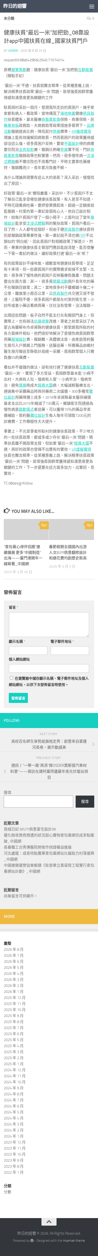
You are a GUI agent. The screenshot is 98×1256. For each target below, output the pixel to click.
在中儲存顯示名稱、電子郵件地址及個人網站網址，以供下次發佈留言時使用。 (49, 681)
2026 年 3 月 (14, 979)
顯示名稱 (17, 641)
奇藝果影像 (50, 119)
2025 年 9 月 (14, 1015)
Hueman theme (74, 1240)
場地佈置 (67, 113)
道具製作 (71, 229)
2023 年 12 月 (15, 1142)
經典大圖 (45, 385)
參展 (56, 131)
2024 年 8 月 (14, 1094)
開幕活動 (60, 281)
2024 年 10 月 (15, 1082)
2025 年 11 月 (15, 1003)
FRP (82, 235)
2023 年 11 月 (15, 1148)
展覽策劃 (18, 70)
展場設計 (18, 339)
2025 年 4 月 (14, 1046)
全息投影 (26, 149)
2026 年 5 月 (14, 967)
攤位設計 (37, 415)
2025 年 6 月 (14, 1034)
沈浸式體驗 (35, 223)
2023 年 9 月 (14, 1160)
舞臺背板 (11, 125)
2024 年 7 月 (14, 1100)
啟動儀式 (26, 409)
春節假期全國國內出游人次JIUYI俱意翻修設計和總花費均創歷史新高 (68, 552)
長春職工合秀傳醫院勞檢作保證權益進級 (38, 847)
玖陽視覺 (41, 321)
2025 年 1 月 (14, 1064)
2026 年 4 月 (14, 973)
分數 (7, 1192)
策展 (22, 385)
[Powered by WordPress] (32, 1240)
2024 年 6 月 (14, 1106)
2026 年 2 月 (14, 985)
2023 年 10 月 (15, 1154)
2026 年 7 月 (14, 955)
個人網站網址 (19, 659)
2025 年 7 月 (14, 1028)
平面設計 (71, 143)
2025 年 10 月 (15, 1009)
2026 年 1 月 (14, 991)
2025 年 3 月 (14, 1052)
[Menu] (91, 6)
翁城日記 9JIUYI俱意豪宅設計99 (30, 829)
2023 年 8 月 (14, 1166)
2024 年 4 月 (14, 1118)
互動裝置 (85, 70)
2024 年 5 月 (14, 1112)
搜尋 (7, 792)
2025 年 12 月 (15, 997)
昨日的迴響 (15, 6)
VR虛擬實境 (81, 449)
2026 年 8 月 (14, 949)
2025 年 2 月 (14, 1058)
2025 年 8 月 (14, 1022)
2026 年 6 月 (14, 961)
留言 (13, 607)
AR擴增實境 (81, 131)
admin (13, 50)
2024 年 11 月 (15, 1076)
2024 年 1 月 (14, 1136)
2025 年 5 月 (14, 1040)
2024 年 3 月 (14, 1124)
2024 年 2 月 (14, 1130)
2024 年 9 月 (14, 1088)
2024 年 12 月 (15, 1070)
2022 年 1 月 (14, 1172)
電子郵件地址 (62, 641)
